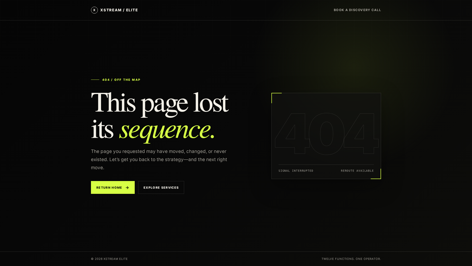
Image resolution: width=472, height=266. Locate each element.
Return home (112, 187)
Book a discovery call (357, 10)
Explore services (161, 187)
